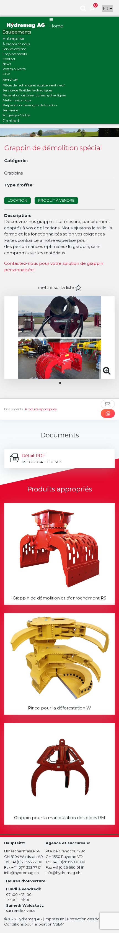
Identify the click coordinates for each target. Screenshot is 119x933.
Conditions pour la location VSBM (34, 924)
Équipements (16, 32)
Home (56, 26)
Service (10, 79)
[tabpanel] (59, 337)
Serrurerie (10, 110)
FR (106, 8)
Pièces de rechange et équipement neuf (33, 85)
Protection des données (89, 919)
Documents (13, 409)
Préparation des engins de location (29, 105)
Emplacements (14, 54)
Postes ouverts (13, 69)
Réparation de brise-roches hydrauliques (34, 95)
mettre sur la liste (56, 287)
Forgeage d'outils (16, 115)
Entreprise (13, 38)
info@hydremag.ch (21, 872)
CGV (6, 74)
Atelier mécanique (16, 100)
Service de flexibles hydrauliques (27, 90)
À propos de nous (16, 44)
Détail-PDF (33, 455)
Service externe (14, 49)
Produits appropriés (40, 409)
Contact (8, 59)
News (6, 64)
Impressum (54, 919)
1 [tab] (64, 383)
